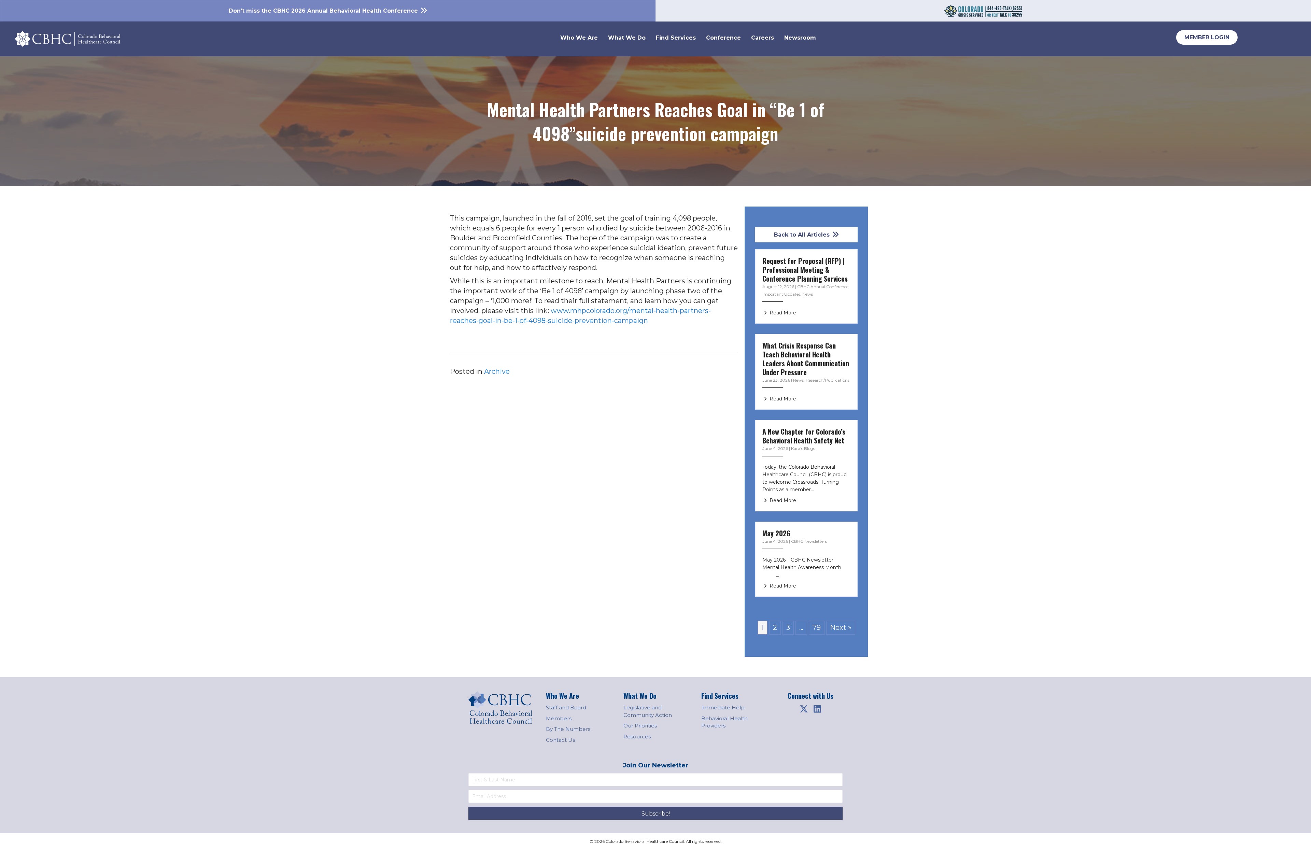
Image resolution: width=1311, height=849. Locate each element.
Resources (637, 736)
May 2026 (776, 533)
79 (817, 627)
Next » (840, 627)
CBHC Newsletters (809, 541)
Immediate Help (723, 707)
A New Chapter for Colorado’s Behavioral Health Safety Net (803, 435)
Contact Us (560, 740)
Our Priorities (640, 725)
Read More (782, 313)
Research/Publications (827, 380)
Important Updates (781, 294)
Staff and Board (566, 707)
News (807, 294)
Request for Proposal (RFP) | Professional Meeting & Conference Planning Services (805, 270)
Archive (497, 371)
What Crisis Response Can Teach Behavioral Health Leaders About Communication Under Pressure (805, 358)
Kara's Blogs (803, 448)
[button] (804, 709)
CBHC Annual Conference (822, 286)
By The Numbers (568, 729)
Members (559, 718)
